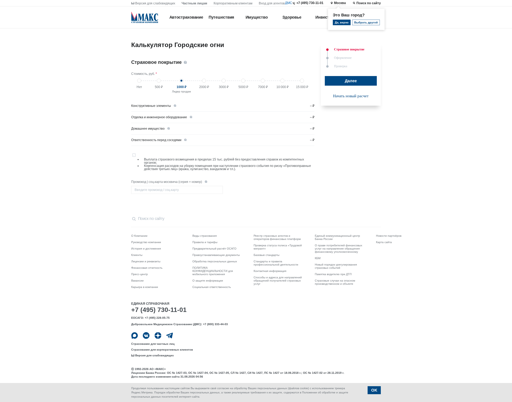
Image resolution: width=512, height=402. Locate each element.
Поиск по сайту (368, 3)
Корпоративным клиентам (233, 3)
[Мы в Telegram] (169, 335)
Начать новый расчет (351, 96)
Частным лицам (194, 3)
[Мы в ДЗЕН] (158, 335)
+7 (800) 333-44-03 (215, 324)
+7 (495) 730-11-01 (309, 3)
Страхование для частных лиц (153, 343)
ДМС (288, 3)
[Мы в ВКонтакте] (146, 335)
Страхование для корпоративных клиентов (162, 349)
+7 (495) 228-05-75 (157, 317)
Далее (351, 81)
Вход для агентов (272, 3)
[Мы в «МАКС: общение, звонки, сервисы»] (134, 335)
